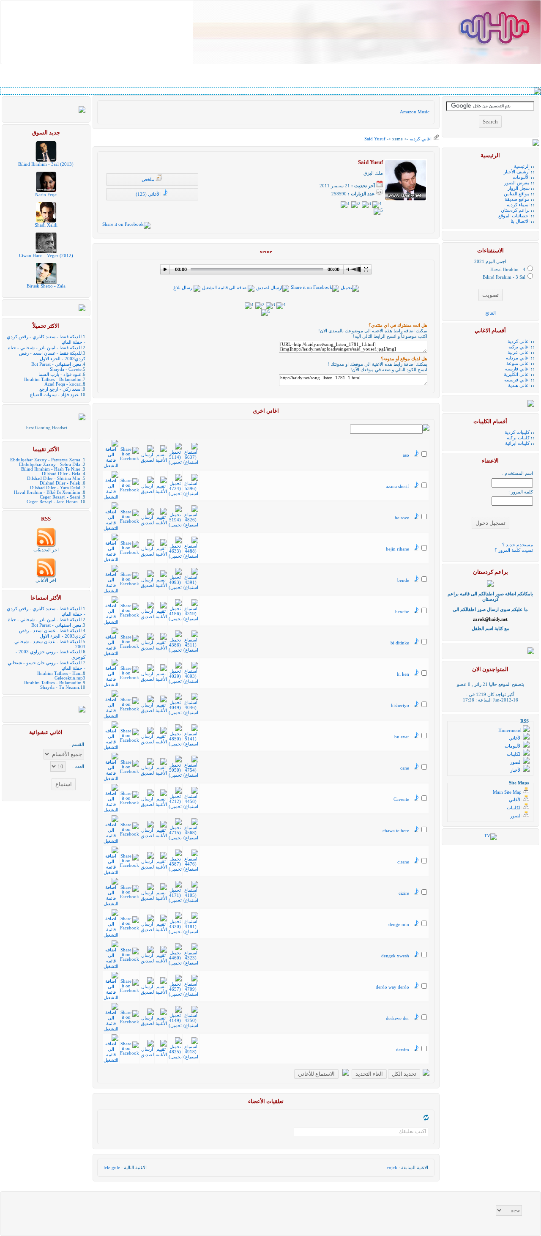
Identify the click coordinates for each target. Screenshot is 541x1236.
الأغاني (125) (149, 194)
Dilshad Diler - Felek (60, 483)
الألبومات (521, 177)
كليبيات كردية (517, 432)
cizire (404, 893)
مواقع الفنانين (517, 194)
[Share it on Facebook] (126, 224)
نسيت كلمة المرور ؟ (514, 550)
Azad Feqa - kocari (63, 384)
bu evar (401, 736)
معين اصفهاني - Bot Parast (56, 364)
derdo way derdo (392, 987)
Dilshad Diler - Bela (61, 473)
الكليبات (515, 754)
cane (404, 768)
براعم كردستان (515, 210)
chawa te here (396, 830)
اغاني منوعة (518, 363)
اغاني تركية (519, 347)
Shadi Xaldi (46, 225)
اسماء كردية (518, 205)
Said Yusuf (374, 139)
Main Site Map (508, 792)
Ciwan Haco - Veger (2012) (46, 255)
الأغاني (516, 738)
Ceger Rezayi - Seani (60, 497)
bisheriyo (400, 705)
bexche (402, 611)
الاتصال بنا (520, 221)
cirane (403, 862)
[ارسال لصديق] (272, 287)
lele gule (112, 1167)
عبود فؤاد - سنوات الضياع (54, 394)
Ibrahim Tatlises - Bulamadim (53, 379)
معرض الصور (517, 183)
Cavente (401, 799)
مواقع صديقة (517, 199)
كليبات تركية (518, 438)
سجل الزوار (519, 188)
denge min (398, 924)
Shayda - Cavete (66, 369)
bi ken (403, 674)
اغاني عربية (519, 352)
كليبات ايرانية (517, 443)
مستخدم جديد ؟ (517, 545)
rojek (392, 1167)
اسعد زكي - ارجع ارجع (60, 389)
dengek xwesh (395, 956)
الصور (516, 762)
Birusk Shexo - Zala (46, 286)
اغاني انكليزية (517, 374)
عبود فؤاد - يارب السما (60, 374)
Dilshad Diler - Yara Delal (55, 487)
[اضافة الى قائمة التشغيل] (228, 287)
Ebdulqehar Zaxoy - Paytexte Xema (45, 460)
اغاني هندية (519, 385)
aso (406, 455)
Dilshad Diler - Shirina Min (53, 478)
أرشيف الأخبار (517, 172)
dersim (402, 1049)
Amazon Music (414, 112)
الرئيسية (522, 166)
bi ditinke (400, 643)
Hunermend (510, 730)
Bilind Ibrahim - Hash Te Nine (50, 469)
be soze (402, 517)
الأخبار (516, 770)
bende (403, 580)
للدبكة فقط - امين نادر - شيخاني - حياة (45, 347)
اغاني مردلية (518, 358)
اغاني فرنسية (517, 380)
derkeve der (397, 1018)
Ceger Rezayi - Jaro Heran (52, 501)
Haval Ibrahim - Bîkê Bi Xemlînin (47, 492)
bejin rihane (397, 549)
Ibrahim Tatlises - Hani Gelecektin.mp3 (61, 675)
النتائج (490, 313)
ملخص (149, 179)
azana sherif (397, 486)
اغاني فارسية (517, 369)
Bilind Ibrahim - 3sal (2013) (46, 164)
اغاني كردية (420, 139)
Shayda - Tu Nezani (59, 687)
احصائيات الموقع (514, 216)
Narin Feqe (46, 194)
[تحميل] (350, 287)
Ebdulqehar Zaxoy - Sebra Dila (49, 464)
